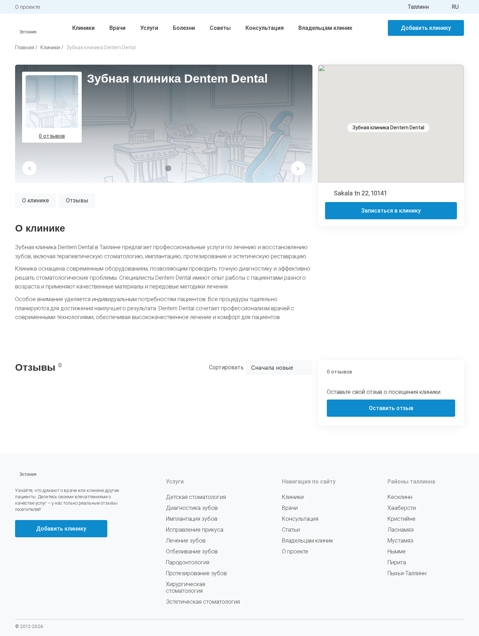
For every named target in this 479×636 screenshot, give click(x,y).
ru (455, 7)
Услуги (149, 28)
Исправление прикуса (194, 529)
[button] (29, 168)
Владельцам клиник (325, 28)
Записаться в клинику (391, 210)
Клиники (83, 28)
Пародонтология (187, 562)
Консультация (264, 28)
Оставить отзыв (391, 408)
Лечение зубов (185, 540)
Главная (24, 47)
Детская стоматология (196, 497)
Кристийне (401, 518)
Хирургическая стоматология (185, 587)
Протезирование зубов (196, 573)
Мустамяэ (400, 540)
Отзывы (77, 200)
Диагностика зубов (192, 508)
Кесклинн (399, 497)
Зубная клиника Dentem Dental (101, 47)
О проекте (27, 7)
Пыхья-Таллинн (406, 573)
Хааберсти (401, 508)
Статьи (291, 529)
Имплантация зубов (191, 518)
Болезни (184, 28)
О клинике (35, 200)
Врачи (117, 28)
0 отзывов (52, 136)
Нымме (396, 551)
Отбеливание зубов (192, 551)
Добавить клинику (426, 28)
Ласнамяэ (400, 529)
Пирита (396, 562)
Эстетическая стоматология (203, 601)
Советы (220, 28)
